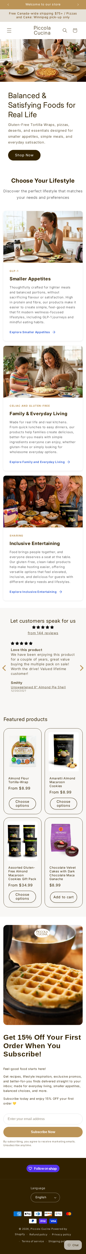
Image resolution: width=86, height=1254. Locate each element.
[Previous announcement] (8, 4)
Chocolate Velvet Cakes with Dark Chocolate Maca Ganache (62, 873)
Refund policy (38, 1234)
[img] (43, 627)
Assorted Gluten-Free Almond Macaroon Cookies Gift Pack (22, 873)
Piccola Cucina (40, 1228)
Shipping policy (58, 1241)
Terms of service (33, 1241)
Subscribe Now (43, 1132)
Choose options (22, 803)
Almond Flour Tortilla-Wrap (18, 780)
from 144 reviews (43, 633)
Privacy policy (61, 1234)
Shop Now (24, 155)
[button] (9, 30)
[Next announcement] (78, 4)
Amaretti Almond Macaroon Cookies (62, 782)
